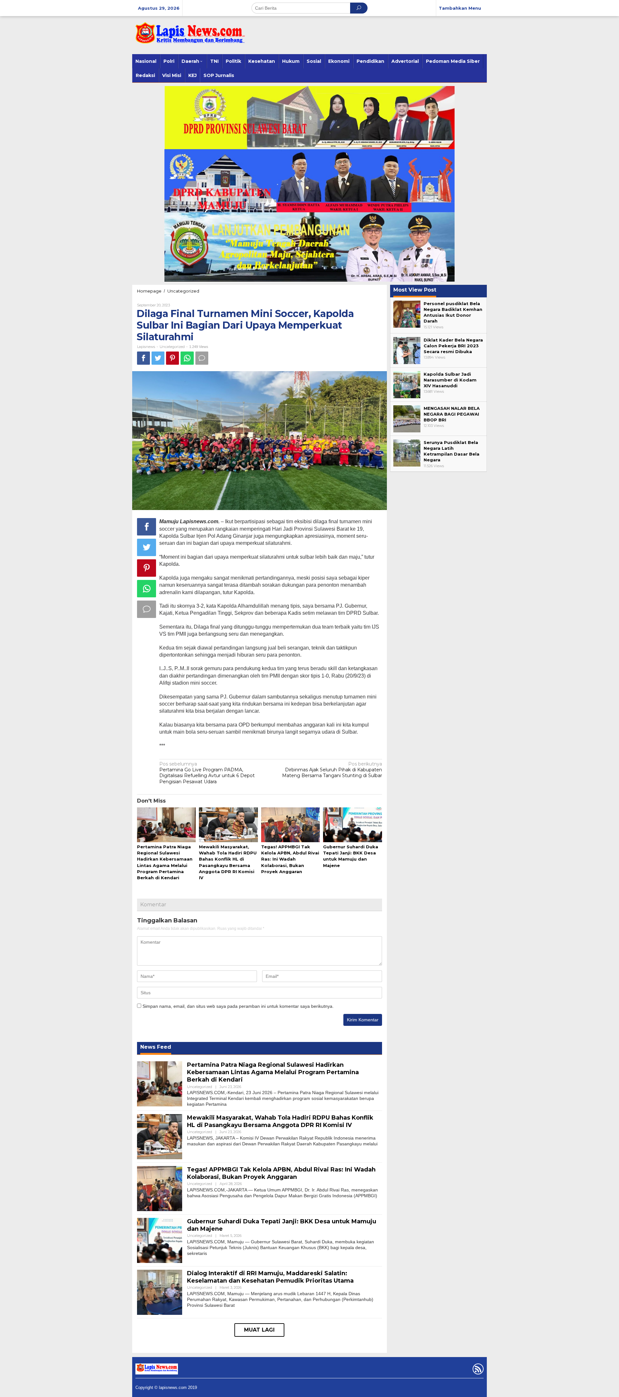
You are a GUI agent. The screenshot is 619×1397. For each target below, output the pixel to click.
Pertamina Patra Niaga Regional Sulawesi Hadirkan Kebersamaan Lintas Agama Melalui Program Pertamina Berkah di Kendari (273, 1072)
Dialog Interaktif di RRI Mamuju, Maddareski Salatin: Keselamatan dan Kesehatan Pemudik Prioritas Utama (270, 1277)
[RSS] (477, 1370)
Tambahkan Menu (460, 8)
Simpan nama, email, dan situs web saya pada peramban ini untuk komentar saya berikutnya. (238, 1006)
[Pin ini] (172, 358)
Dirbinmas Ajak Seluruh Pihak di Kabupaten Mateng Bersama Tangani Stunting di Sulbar (332, 769)
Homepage (149, 291)
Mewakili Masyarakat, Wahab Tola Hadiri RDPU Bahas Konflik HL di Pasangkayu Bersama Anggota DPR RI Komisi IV (280, 1121)
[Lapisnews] (188, 36)
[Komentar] (201, 358)
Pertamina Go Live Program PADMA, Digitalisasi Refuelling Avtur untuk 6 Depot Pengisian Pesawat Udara (207, 773)
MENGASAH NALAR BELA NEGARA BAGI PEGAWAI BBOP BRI (452, 414)
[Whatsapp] (187, 358)
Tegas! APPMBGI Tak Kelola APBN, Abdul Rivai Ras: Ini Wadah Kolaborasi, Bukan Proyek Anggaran (290, 859)
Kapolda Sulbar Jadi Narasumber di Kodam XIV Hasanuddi (450, 379)
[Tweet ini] (158, 358)
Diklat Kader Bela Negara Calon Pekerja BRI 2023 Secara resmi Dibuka (453, 345)
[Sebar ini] (143, 358)
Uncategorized (183, 291)
